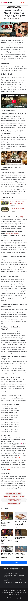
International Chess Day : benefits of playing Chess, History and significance (20, 523)
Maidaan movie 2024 (14, 503)
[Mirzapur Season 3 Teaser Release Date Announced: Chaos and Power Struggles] (21, 549)
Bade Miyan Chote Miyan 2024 (12, 233)
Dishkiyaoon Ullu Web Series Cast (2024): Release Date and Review (20, 539)
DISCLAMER (16, 592)
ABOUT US (11, 592)
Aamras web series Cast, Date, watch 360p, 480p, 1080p (7, 522)
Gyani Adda (7, 18)
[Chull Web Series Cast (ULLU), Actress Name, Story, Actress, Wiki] (7, 532)
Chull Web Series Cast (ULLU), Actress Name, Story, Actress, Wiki (6, 539)
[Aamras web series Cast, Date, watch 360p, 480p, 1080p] (7, 516)
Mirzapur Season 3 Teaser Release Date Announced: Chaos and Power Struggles (20, 555)
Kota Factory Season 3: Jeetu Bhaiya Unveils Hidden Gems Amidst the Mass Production (7, 555)
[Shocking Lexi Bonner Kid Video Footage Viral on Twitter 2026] (5, 203)
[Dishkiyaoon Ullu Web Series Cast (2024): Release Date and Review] (21, 532)
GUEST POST (5, 592)
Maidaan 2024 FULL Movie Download (14, 496)
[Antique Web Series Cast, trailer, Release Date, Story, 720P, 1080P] (5, 209)
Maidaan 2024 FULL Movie (14, 493)
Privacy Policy (23, 592)
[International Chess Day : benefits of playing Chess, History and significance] (21, 516)
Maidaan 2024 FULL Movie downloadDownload (14, 499)
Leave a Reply (14, 562)
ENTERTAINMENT (11, 7)
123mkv (23, 217)
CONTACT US (12, 594)
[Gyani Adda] (6, 2)
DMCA (17, 594)
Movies (18, 7)
